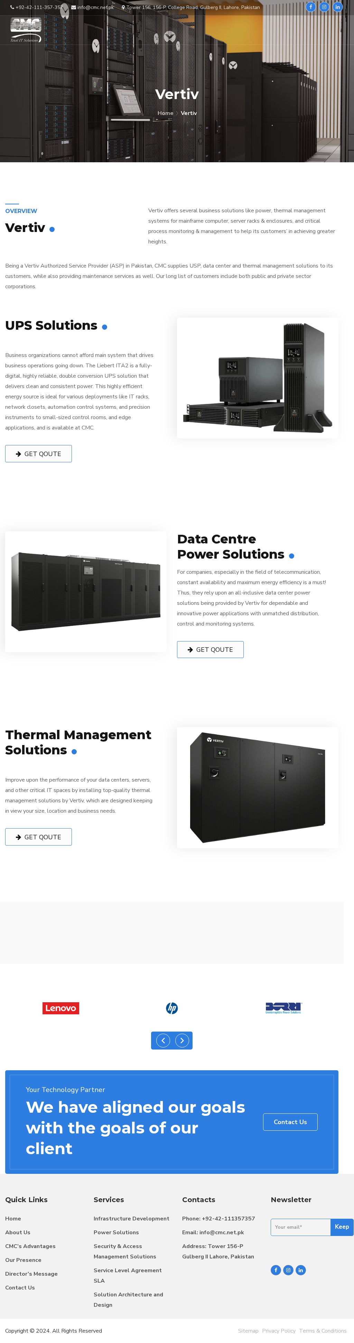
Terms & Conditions (323, 1331)
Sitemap (248, 1331)
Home (166, 113)
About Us (17, 1232)
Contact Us (290, 1122)
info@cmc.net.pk (221, 1232)
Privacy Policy (279, 1331)
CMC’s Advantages (30, 1246)
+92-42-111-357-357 (38, 7)
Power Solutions (116, 1232)
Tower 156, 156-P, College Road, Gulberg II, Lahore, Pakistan (192, 7)
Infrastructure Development (131, 1219)
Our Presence (23, 1260)
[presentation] (163, 1040)
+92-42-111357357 (228, 1219)
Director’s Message (31, 1274)
